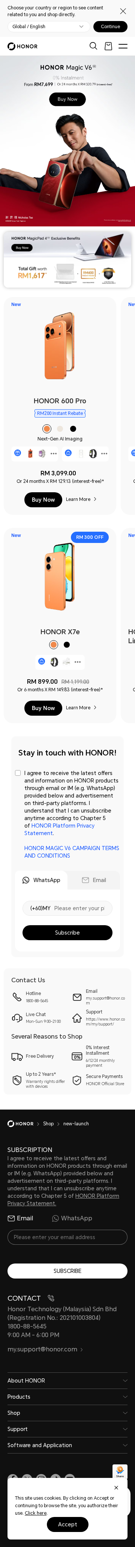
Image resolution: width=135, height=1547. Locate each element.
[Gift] (17, 452)
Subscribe (67, 933)
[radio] (46, 428)
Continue (110, 26)
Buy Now (43, 500)
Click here (35, 1513)
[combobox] (60, 406)
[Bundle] (68, 452)
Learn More (78, 499)
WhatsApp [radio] (76, 1218)
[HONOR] (25, 1124)
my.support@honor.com (42, 1349)
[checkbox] (67, 814)
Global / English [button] (28, 26)
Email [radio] (25, 1218)
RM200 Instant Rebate (60, 413)
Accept (67, 1524)
